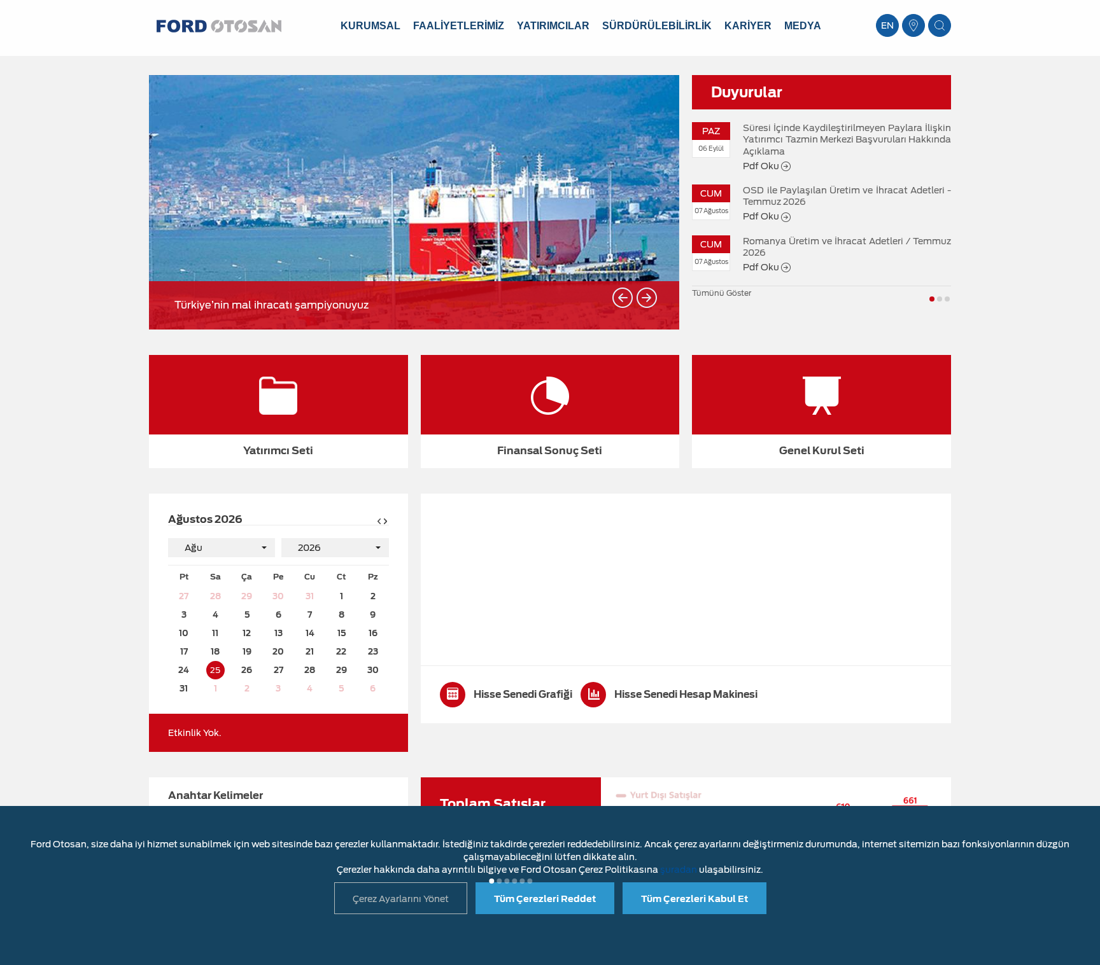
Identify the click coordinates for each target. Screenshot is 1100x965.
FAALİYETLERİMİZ (458, 25)
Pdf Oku (762, 166)
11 (215, 633)
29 (246, 596)
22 (341, 651)
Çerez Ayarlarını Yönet (401, 899)
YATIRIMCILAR (553, 25)
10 (183, 633)
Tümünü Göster (721, 293)
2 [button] (939, 299)
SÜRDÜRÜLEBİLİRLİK (657, 25)
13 (278, 633)
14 (310, 633)
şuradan (678, 869)
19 (247, 651)
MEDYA (802, 25)
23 (373, 651)
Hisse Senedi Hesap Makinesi (685, 694)
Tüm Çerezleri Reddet (545, 899)
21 (310, 651)
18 (215, 651)
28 (215, 596)
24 (183, 670)
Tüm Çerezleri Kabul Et (694, 899)
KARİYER (748, 25)
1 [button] (931, 299)
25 (215, 670)
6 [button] (529, 881)
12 (247, 633)
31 (310, 596)
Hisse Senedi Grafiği (522, 694)
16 (373, 633)
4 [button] (514, 881)
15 (341, 633)
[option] (414, 202)
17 (184, 651)
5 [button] (522, 881)
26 (246, 670)
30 (278, 596)
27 (183, 596)
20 (278, 651)
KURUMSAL (370, 25)
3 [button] (947, 299)
